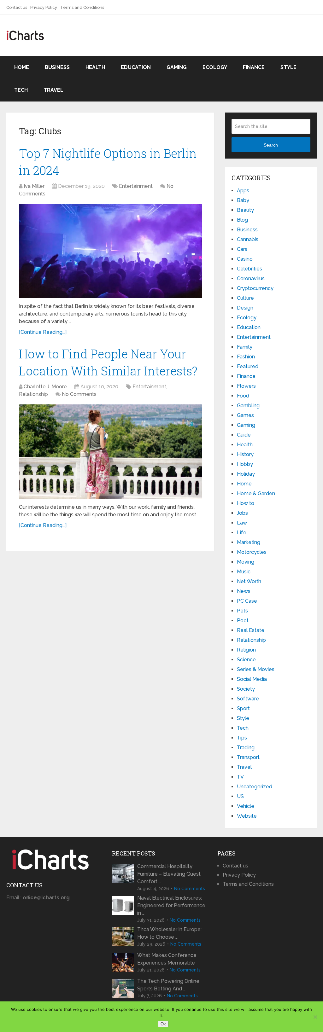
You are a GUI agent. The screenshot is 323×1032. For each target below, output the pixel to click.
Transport (248, 757)
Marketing (248, 542)
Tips (242, 738)
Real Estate (250, 630)
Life (241, 533)
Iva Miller (34, 186)
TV (240, 777)
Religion (246, 650)
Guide (244, 435)
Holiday (246, 474)
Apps (243, 191)
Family (244, 347)
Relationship (33, 394)
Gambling (248, 406)
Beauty (245, 210)
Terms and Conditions (82, 7)
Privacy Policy (43, 7)
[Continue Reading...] (43, 332)
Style (288, 67)
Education (136, 67)
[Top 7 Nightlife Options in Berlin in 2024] (110, 251)
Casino (245, 259)
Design (245, 308)
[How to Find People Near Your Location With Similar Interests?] (110, 451)
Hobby (245, 464)
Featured (247, 366)
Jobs (242, 513)
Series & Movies (255, 669)
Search (271, 145)
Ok (163, 1024)
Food (243, 396)
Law (242, 523)
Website (247, 816)
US (240, 796)
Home (21, 67)
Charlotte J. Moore (45, 387)
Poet (243, 620)
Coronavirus (251, 278)
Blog (242, 220)
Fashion (246, 357)
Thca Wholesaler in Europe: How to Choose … (169, 933)
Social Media (252, 679)
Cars (242, 249)
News (243, 591)
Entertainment (136, 186)
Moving (245, 562)
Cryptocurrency (255, 288)
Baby (243, 200)
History (245, 454)
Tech (21, 90)
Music (243, 572)
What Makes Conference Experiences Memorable (167, 959)
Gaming (177, 67)
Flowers (246, 386)
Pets (242, 611)
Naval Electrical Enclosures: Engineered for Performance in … (171, 905)
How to (245, 503)
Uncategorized (254, 787)
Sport (243, 708)
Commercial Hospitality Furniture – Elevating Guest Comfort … (169, 873)
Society (246, 689)
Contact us (16, 7)
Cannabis (247, 239)
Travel (53, 90)
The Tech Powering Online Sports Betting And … (168, 985)
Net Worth (249, 581)
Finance (254, 67)
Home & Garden (256, 493)
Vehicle (245, 806)
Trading (246, 748)
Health (95, 67)
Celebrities (249, 269)
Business (57, 67)
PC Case (247, 601)
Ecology (215, 67)
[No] (315, 1017)
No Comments (79, 394)
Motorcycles (252, 552)
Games (245, 415)
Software (248, 699)
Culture (245, 298)
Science (246, 660)
